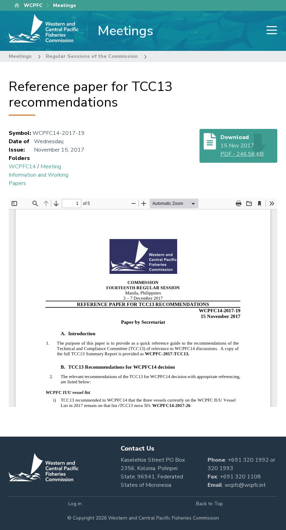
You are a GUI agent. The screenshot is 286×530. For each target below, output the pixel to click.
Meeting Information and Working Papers (38, 175)
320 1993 (220, 468)
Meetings (20, 56)
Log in (75, 503)
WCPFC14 (22, 166)
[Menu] (269, 31)
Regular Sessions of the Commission (92, 56)
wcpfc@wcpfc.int (245, 485)
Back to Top (209, 503)
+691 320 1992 (248, 460)
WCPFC (33, 5)
